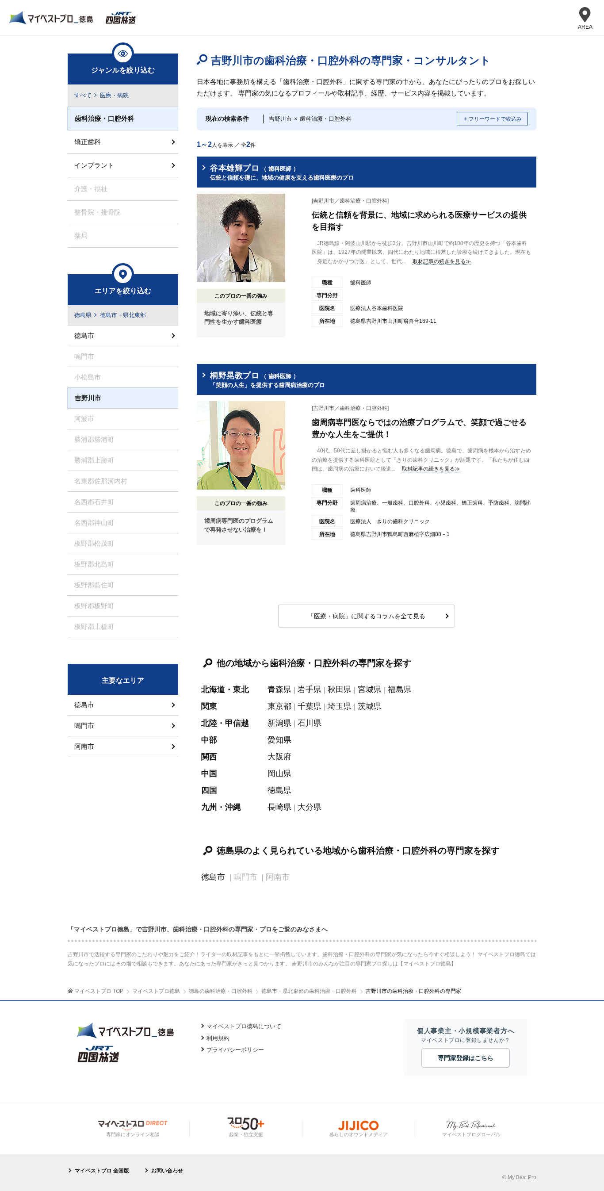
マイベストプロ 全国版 (102, 1171)
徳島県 (279, 790)
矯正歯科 (87, 142)
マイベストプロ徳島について (243, 1026)
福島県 (400, 689)
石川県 (309, 723)
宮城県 (370, 689)
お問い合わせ (167, 1171)
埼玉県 (340, 706)
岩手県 (309, 689)
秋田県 (340, 689)
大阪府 (279, 756)
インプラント (94, 165)
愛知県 (279, 739)
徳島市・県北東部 (123, 315)
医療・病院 (114, 95)
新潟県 (279, 723)
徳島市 (213, 877)
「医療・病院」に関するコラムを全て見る (366, 616)
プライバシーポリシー (235, 1049)
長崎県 (279, 807)
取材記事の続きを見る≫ (442, 261)
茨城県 (370, 706)
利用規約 (217, 1038)
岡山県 (279, 773)
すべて (83, 95)
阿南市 (84, 746)
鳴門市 (84, 725)
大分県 (309, 807)
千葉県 (309, 706)
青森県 (279, 689)
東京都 (279, 706)
